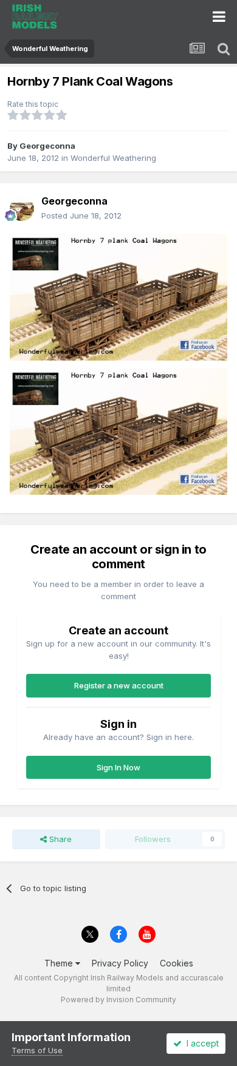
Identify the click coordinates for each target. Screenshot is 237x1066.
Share (59, 839)
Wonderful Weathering (113, 158)
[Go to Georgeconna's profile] (22, 209)
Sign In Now (118, 767)
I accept (200, 1043)
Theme (59, 963)
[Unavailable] (118, 296)
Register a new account (118, 685)
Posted (81, 215)
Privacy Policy (120, 963)
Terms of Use (37, 1050)
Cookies (176, 963)
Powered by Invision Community (118, 999)
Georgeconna (47, 146)
